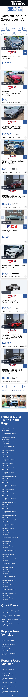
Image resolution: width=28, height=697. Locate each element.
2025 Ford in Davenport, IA (8, 507)
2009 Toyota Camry (9, 231)
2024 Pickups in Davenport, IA (9, 477)
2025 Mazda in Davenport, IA (8, 577)
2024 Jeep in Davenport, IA (8, 533)
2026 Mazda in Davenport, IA (8, 438)
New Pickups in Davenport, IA (8, 645)
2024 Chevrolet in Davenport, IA (9, 585)
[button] (2, 217)
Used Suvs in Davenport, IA (8, 670)
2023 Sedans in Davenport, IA (9, 546)
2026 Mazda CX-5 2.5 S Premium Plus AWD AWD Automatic (12, 93)
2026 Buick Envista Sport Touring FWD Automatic (12, 127)
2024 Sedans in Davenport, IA (9, 598)
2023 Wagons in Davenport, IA (9, 499)
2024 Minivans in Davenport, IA (9, 551)
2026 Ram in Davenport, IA (8, 447)
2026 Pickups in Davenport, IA (9, 434)
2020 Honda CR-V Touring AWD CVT (12, 57)
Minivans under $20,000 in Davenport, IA (11, 620)
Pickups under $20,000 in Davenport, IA (11, 624)
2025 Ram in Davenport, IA (8, 494)
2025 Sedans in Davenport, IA (9, 594)
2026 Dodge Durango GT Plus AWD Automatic (14, 266)
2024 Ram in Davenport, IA (8, 555)
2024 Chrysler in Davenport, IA (9, 559)
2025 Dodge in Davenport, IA (8, 564)
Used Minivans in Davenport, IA (9, 687)
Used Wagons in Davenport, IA (9, 683)
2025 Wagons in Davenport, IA (9, 520)
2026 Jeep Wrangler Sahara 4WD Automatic (13, 162)
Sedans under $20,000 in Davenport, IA (11, 616)
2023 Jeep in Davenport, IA (8, 525)
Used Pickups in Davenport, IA (9, 674)
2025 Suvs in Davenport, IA (8, 451)
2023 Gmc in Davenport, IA (8, 542)
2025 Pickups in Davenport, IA (9, 512)
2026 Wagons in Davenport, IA (9, 486)
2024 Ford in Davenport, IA (8, 481)
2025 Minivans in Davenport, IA (9, 590)
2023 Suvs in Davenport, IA (8, 468)
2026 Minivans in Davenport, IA (9, 503)
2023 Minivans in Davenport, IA (9, 581)
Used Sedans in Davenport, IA (9, 679)
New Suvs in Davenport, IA (8, 641)
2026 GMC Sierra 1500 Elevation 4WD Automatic (12, 301)
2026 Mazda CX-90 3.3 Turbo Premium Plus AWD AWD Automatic (13, 197)
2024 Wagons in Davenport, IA (9, 529)
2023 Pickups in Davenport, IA (9, 516)
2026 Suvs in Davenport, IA (8, 429)
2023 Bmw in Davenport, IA (8, 568)
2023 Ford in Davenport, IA (8, 473)
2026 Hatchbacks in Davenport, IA (10, 538)
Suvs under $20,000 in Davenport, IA (10, 611)
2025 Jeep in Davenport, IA (8, 460)
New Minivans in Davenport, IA (9, 654)
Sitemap (14, 695)
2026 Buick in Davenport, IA (8, 464)
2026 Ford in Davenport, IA (8, 455)
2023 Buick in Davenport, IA (8, 572)
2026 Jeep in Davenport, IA (8, 442)
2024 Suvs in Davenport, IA (8, 490)
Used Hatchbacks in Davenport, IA (10, 692)
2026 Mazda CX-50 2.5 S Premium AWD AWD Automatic (12, 371)
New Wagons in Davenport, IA (9, 649)
